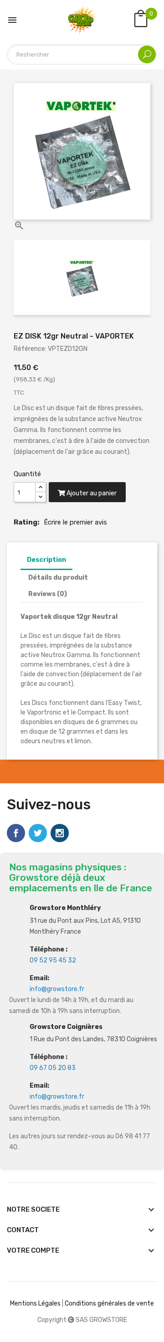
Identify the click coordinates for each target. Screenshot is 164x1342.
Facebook (16, 833)
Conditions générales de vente (109, 1303)
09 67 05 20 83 (53, 1068)
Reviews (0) (47, 594)
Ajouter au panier (91, 493)
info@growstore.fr (57, 989)
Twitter (38, 833)
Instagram (60, 833)
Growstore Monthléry (65, 908)
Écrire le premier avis (75, 522)
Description (46, 560)
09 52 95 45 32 (53, 960)
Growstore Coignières (66, 1027)
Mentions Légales (35, 1303)
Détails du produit (58, 577)
